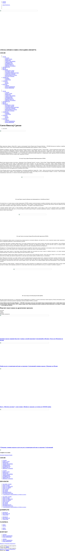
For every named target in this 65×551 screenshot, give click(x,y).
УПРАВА (7, 85)
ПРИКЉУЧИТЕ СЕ (9, 64)
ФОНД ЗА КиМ (6, 485)
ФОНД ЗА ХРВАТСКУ (8, 486)
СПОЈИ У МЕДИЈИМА (10, 61)
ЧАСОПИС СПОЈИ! (9, 71)
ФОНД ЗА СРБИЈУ (7, 487)
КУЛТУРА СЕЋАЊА (9, 76)
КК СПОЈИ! (5, 491)
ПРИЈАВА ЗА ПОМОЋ (10, 66)
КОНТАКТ (5, 84)
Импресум (2, 543)
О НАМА (7, 57)
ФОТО (6, 82)
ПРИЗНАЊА (8, 60)
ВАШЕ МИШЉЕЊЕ (9, 87)
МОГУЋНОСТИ (6, 513)
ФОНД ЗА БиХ (6, 488)
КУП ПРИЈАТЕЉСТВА (8, 493)
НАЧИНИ (7, 78)
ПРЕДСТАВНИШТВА (10, 86)
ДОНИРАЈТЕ (6, 77)
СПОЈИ (4, 56)
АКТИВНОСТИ (6, 67)
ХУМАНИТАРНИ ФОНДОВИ (12, 72)
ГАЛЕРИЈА (5, 81)
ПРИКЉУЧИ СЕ (6, 467)
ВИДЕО (7, 83)
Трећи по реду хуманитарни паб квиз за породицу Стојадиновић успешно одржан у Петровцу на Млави (29, 366)
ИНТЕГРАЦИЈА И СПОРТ (11, 75)
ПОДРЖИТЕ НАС (9, 63)
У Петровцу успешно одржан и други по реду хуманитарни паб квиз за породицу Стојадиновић (26, 447)
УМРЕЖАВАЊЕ (8, 62)
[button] (32, 310)
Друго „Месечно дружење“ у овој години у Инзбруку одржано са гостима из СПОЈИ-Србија (25, 406)
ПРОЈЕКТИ (5, 69)
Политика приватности (10, 543)
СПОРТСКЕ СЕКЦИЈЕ (10, 74)
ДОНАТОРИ (8, 79)
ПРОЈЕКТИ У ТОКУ (9, 70)
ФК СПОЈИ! (5, 489)
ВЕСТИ (4, 68)
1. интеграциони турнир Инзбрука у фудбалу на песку (14, 494)
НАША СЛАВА (8, 59)
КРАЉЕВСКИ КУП (7, 492)
